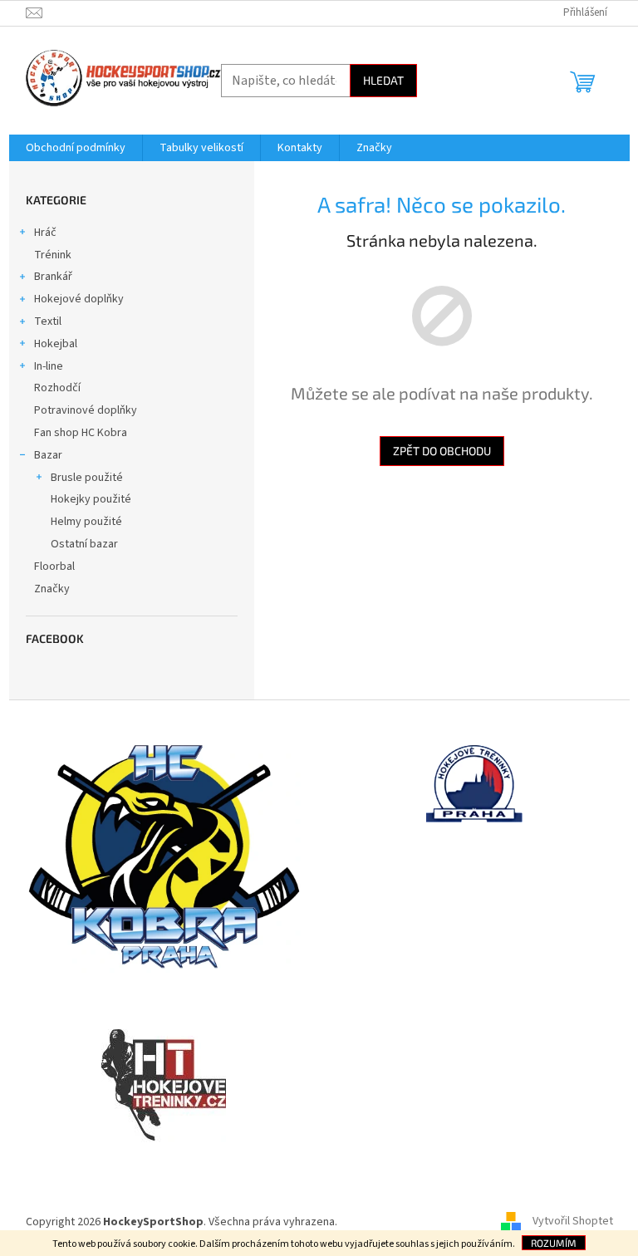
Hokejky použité (91, 499)
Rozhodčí (57, 388)
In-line (48, 366)
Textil (47, 321)
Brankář (53, 276)
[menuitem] (75, 148)
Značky (52, 589)
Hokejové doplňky (79, 299)
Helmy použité (86, 521)
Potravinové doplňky (85, 410)
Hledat (383, 80)
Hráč (45, 232)
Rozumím (554, 1243)
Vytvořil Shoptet (572, 1222)
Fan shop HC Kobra (80, 432)
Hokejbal (55, 344)
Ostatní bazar (84, 544)
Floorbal (54, 566)
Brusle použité (87, 477)
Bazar (48, 455)
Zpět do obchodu (442, 451)
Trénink (52, 255)
